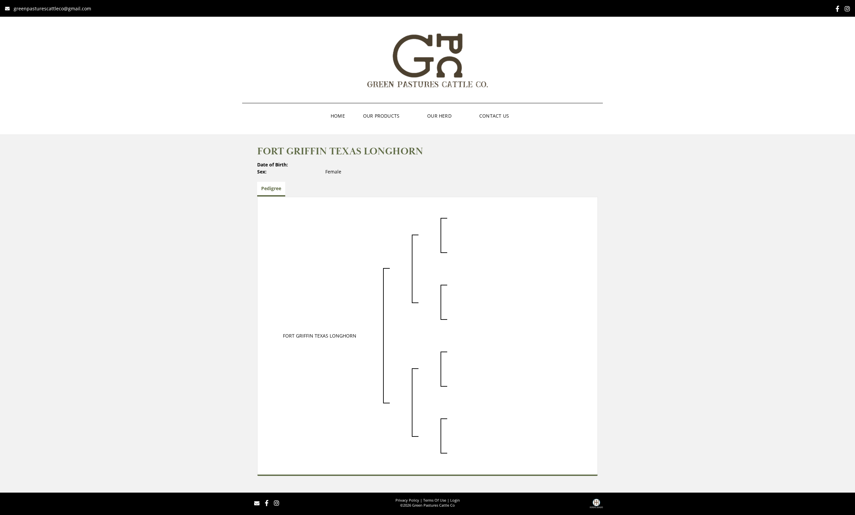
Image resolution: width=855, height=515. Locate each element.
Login (455, 500)
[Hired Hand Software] (596, 506)
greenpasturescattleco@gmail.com (52, 8)
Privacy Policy (407, 500)
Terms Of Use (434, 500)
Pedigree (271, 188)
